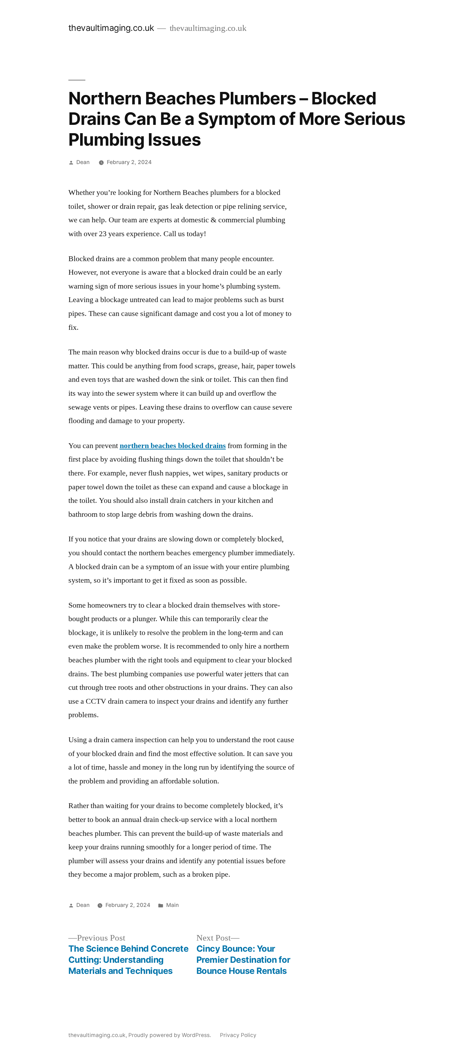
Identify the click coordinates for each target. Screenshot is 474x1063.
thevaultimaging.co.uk (111, 28)
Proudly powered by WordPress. (170, 1035)
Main (172, 905)
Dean (83, 162)
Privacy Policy (238, 1035)
